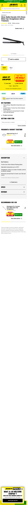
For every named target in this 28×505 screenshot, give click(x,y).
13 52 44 (17, 2)
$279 (4, 68)
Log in (7, 98)
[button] (4, 5)
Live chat (9, 2)
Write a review (15, 23)
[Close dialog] (22, 489)
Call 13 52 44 (19, 83)
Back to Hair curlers (7, 12)
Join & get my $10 (12, 500)
